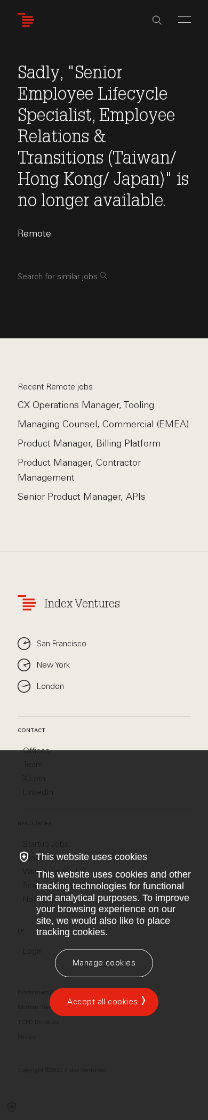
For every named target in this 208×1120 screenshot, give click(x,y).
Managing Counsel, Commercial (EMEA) (103, 424)
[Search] (157, 20)
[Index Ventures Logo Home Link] (28, 20)
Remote (34, 233)
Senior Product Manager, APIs (82, 496)
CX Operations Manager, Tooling (86, 405)
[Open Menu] (184, 20)
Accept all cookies (102, 1002)
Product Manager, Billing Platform (89, 443)
